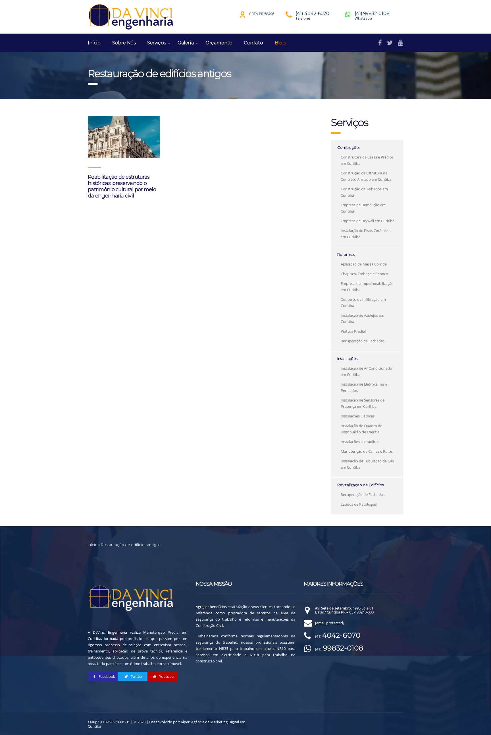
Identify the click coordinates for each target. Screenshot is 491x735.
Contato (253, 43)
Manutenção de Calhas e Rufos (367, 451)
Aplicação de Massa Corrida (364, 264)
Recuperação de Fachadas (362, 340)
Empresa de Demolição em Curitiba (363, 208)
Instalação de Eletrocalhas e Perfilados (364, 387)
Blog (280, 43)
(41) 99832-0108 (372, 13)
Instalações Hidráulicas (360, 441)
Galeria (186, 43)
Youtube (166, 676)
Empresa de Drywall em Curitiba (367, 220)
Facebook (106, 676)
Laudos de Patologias (359, 504)
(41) (337, 636)
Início (94, 43)
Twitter (136, 676)
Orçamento (218, 43)
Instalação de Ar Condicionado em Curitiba (366, 371)
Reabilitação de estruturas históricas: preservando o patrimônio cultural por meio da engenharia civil (122, 186)
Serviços (156, 43)
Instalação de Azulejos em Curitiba (362, 318)
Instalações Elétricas (358, 416)
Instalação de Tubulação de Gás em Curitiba (367, 464)
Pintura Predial (353, 331)
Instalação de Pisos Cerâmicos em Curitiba (366, 233)
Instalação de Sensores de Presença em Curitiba (362, 403)
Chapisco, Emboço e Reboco (364, 273)
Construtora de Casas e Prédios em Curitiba (367, 160)
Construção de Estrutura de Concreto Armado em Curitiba (366, 176)
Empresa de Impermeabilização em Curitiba (367, 286)
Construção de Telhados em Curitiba (364, 192)
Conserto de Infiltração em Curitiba (363, 302)
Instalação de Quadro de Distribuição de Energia (361, 429)
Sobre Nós (124, 43)
